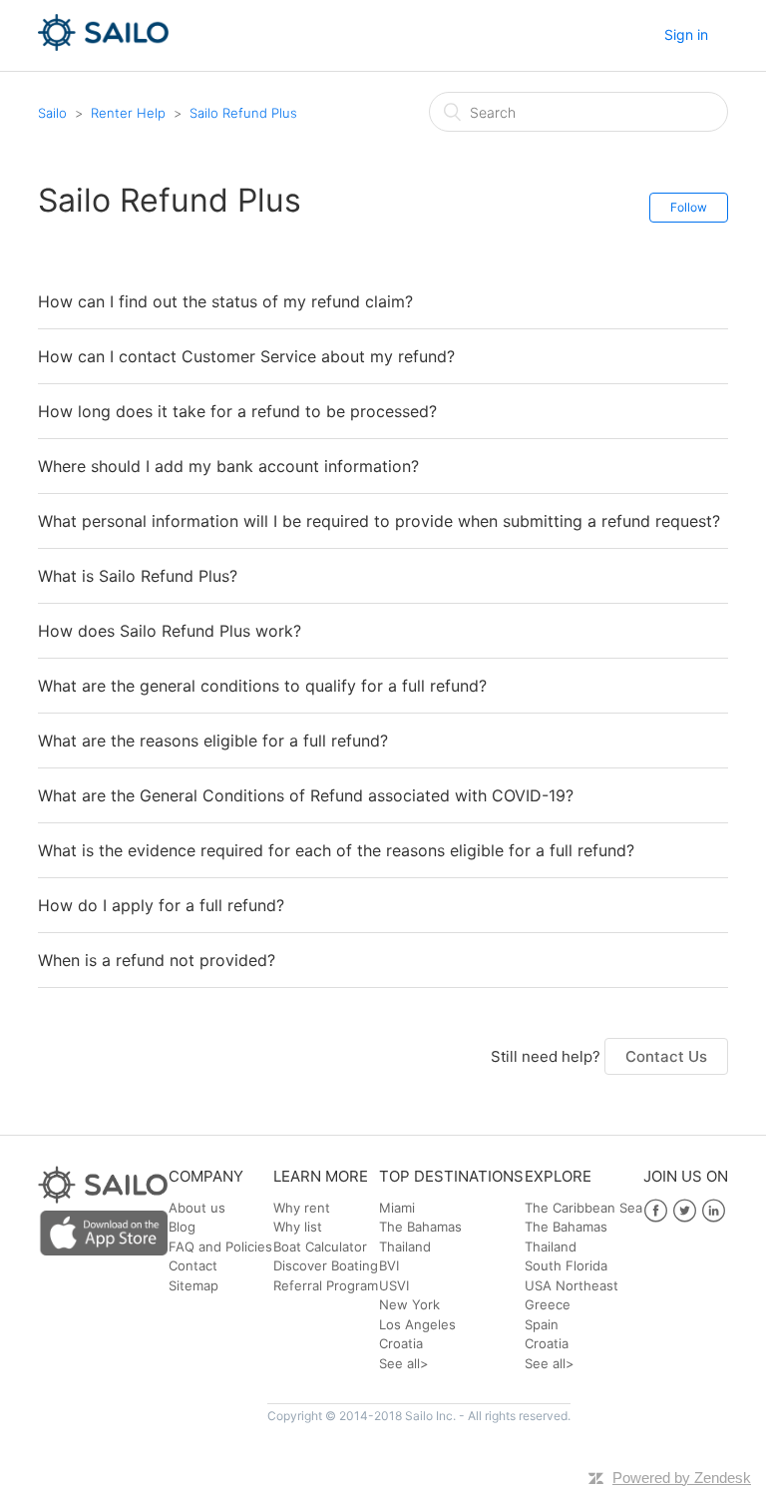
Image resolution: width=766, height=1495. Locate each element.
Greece (548, 1304)
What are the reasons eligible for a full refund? (213, 740)
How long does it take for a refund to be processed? (237, 411)
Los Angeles (417, 1324)
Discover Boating (325, 1265)
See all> (404, 1363)
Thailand (405, 1246)
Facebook (655, 1211)
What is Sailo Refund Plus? (137, 576)
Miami (397, 1208)
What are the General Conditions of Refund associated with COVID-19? (306, 795)
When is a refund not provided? (156, 960)
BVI (389, 1265)
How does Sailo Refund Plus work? (169, 631)
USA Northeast (571, 1285)
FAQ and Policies (220, 1246)
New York (409, 1304)
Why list (297, 1227)
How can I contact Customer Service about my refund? (246, 356)
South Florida (566, 1265)
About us (197, 1208)
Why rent (301, 1208)
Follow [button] (688, 207)
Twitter (684, 1211)
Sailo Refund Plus (243, 113)
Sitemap (193, 1285)
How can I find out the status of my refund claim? (225, 301)
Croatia (401, 1343)
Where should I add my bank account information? (228, 466)
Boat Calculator (320, 1246)
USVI (394, 1285)
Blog (182, 1227)
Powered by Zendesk (681, 1477)
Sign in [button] (686, 34)
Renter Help (128, 113)
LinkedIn (713, 1211)
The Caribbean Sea (583, 1208)
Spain (542, 1324)
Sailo (52, 113)
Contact (193, 1265)
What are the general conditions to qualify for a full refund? (262, 686)
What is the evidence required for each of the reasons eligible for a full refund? (336, 850)
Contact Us (666, 1056)
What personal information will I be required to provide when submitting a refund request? (379, 521)
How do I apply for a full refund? (161, 905)
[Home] (103, 45)
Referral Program (325, 1285)
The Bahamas (420, 1227)
